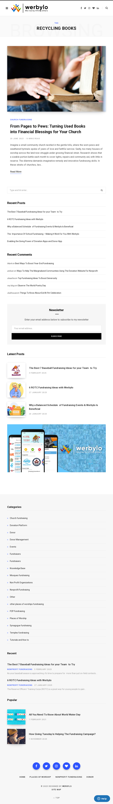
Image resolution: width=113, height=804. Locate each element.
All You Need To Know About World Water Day (54, 714)
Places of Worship (18, 618)
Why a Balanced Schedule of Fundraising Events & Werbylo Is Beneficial (40, 226)
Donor (12, 532)
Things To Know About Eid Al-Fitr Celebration (40, 293)
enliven (10, 271)
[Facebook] (36, 766)
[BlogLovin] (66, 766)
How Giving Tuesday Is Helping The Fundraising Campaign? (62, 734)
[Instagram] (56, 766)
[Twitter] (46, 766)
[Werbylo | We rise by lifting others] (29, 8)
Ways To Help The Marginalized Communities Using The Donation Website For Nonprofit (57, 271)
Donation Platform (18, 525)
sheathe (11, 278)
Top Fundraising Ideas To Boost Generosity (37, 278)
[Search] (105, 8)
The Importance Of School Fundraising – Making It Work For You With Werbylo (43, 234)
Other (12, 597)
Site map (56, 790)
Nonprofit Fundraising (20, 590)
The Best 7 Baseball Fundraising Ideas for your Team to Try (34, 212)
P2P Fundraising (17, 611)
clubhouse (12, 293)
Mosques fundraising (19, 575)
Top (57, 798)
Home (22, 777)
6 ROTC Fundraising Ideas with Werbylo (25, 219)
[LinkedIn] (76, 766)
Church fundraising (21, 120)
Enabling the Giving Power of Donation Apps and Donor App (34, 241)
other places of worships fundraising (27, 604)
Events (13, 547)
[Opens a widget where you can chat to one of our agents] (102, 799)
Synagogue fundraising (20, 625)
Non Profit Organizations (21, 582)
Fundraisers (15, 554)
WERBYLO (67, 786)
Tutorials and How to (19, 640)
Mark (9, 263)
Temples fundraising (19, 633)
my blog (10, 285)
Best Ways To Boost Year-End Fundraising (34, 263)
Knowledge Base (17, 568)
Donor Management (19, 539)
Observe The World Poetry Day (32, 285)
